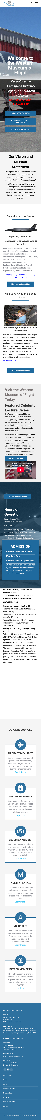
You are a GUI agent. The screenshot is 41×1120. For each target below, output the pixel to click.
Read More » (20, 772)
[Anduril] (20, 229)
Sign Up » (20, 815)
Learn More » (20, 858)
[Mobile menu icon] (36, 3)
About (5, 1084)
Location (6, 1097)
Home (5, 1080)
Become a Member (9, 1102)
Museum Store (8, 1093)
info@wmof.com (13, 1065)
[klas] (20, 315)
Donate (5, 1106)
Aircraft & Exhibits (9, 1088)
